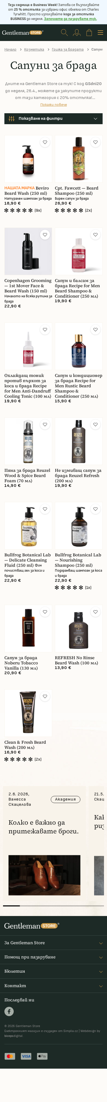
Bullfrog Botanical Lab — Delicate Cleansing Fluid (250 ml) (27, 560)
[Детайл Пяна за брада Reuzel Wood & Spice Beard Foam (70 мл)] (28, 441)
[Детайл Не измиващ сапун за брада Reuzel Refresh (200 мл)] (79, 441)
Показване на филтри (41, 118)
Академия (65, 799)
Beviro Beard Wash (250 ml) (26, 190)
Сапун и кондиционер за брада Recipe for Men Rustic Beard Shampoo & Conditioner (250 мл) (78, 386)
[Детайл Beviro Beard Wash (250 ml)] (28, 159)
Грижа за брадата (68, 49)
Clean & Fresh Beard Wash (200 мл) (25, 744)
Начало (10, 49)
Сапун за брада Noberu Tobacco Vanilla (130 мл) (21, 663)
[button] (45, 142)
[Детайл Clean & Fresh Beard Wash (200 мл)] (28, 713)
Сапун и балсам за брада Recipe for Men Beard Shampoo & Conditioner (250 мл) (77, 288)
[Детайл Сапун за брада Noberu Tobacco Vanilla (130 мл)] (28, 628)
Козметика (34, 49)
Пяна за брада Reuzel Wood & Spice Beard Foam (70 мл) (27, 475)
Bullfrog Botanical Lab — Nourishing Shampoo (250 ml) (78, 560)
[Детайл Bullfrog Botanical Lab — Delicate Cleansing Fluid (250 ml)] (28, 525)
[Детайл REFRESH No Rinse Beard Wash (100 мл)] (79, 628)
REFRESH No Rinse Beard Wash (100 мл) (76, 660)
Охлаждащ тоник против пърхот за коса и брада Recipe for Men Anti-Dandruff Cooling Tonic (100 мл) (27, 386)
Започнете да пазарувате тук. (70, 19)
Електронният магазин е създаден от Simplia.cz (41, 1031)
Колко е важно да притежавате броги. (44, 826)
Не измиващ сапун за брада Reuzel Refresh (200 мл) (78, 475)
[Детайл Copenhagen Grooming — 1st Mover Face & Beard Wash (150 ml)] (28, 251)
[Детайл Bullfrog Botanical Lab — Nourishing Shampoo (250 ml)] (79, 525)
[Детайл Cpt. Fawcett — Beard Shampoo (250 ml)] (79, 159)
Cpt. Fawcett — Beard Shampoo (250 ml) (76, 190)
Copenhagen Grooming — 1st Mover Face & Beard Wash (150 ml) (28, 286)
